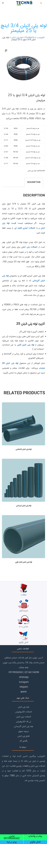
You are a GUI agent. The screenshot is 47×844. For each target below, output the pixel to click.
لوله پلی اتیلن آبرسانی (23, 505)
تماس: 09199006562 (12, 837)
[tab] (34, 182)
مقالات (23, 595)
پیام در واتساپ (35, 836)
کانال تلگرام (23, 642)
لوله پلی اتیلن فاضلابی (23, 449)
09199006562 (15, 672)
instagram (23, 682)
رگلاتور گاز (24, 741)
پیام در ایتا (12, 842)
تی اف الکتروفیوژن (23, 721)
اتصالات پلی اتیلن (29, 247)
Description (33, 182)
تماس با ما (23, 626)
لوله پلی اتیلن (32, 170)
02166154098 (32, 672)
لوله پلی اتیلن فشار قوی (23, 562)
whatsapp (23, 677)
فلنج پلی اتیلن (23, 736)
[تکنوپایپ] (23, 4)
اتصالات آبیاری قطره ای (24, 228)
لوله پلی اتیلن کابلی (25, 345)
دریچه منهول (23, 731)
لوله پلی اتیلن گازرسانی (23, 726)
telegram (23, 687)
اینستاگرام (23, 611)
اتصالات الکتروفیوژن (23, 712)
